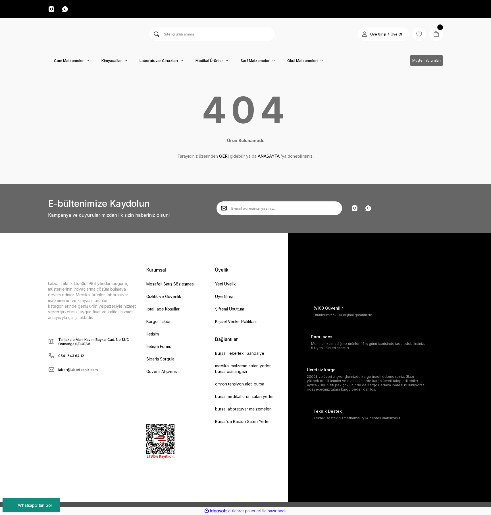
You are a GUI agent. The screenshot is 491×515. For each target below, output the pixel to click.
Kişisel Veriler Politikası (236, 321)
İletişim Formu (158, 346)
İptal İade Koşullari (163, 309)
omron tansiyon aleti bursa (239, 383)
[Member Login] (364, 34)
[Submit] (224, 208)
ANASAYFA (269, 156)
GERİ (224, 156)
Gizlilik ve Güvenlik (163, 296)
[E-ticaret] (244, 511)
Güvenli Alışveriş (161, 371)
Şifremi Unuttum (229, 309)
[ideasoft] (215, 511)
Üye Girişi (378, 34)
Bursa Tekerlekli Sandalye (239, 353)
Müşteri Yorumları (426, 60)
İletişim (152, 333)
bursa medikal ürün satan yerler (244, 396)
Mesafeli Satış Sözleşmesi (170, 284)
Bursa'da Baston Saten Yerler (242, 421)
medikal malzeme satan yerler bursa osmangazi (243, 368)
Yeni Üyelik (225, 284)
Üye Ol (396, 34)
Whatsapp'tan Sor (35, 505)
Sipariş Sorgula (160, 358)
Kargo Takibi (158, 321)
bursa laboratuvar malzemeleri (243, 408)
